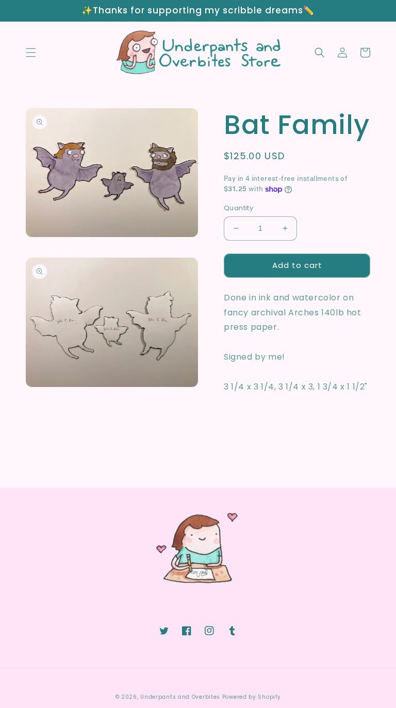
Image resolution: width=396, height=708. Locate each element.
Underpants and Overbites (180, 697)
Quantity (238, 208)
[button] (31, 52)
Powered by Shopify (251, 697)
